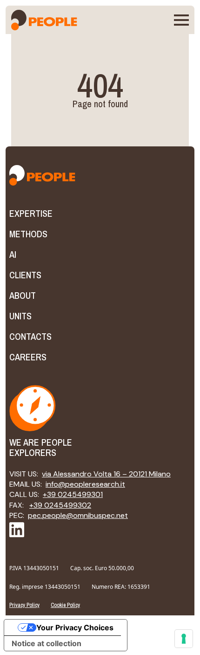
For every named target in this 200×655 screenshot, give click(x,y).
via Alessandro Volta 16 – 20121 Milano (106, 474)
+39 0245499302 (60, 505)
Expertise (31, 213)
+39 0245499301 (73, 494)
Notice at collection (46, 643)
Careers (28, 357)
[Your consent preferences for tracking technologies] (184, 639)
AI (12, 254)
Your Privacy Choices (74, 627)
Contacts (30, 336)
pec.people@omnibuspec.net (78, 515)
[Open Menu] (181, 20)
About (22, 295)
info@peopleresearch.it (85, 484)
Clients (25, 275)
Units (20, 316)
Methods (28, 234)
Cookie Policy (65, 605)
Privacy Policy (24, 605)
